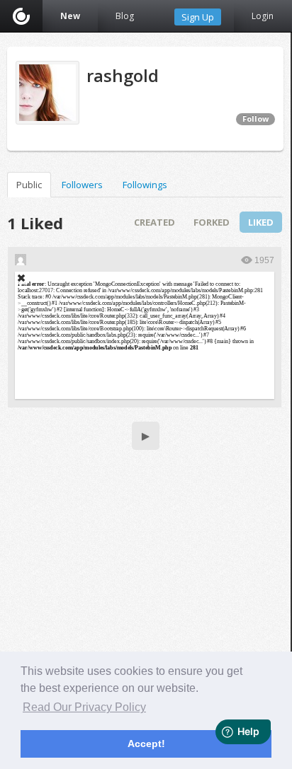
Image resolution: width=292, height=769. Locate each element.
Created (154, 222)
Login (263, 16)
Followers (82, 184)
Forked (211, 222)
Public (29, 184)
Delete (21, 278)
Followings (145, 184)
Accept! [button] (146, 743)
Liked (261, 222)
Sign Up (197, 17)
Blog (125, 16)
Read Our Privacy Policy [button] (84, 707)
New (70, 16)
